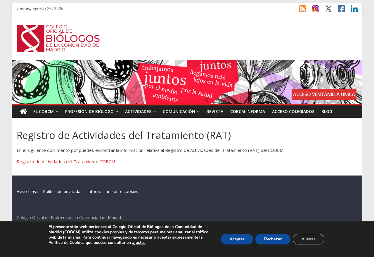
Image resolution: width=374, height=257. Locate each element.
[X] (325, 11)
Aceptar (237, 239)
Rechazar (273, 239)
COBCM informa (247, 111)
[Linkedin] (351, 11)
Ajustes (309, 239)
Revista (215, 111)
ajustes (139, 242)
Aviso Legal (27, 191)
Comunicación (179, 111)
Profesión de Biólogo (89, 111)
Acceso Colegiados (293, 111)
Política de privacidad (63, 191)
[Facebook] (338, 11)
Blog (326, 111)
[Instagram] (312, 11)
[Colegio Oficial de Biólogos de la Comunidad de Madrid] (58, 28)
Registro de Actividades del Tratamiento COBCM (66, 161)
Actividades (138, 111)
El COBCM (43, 111)
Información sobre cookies (112, 191)
